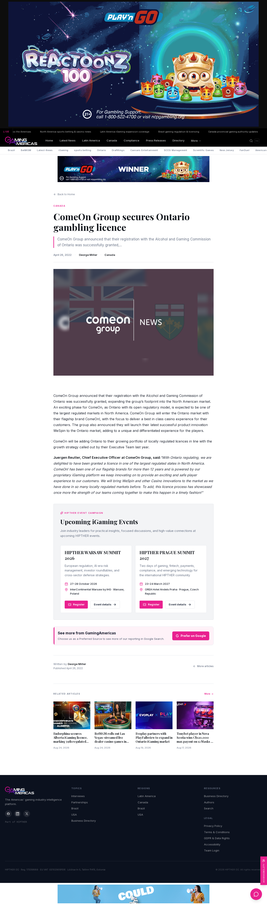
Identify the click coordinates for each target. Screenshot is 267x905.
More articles (205, 666)
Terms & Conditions (217, 832)
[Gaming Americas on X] (26, 813)
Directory (178, 140)
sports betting (82, 150)
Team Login (211, 850)
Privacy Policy (213, 826)
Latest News (68, 140)
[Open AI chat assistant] (256, 894)
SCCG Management (175, 150)
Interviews (78, 796)
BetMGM (26, 150)
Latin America (91, 140)
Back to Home (66, 194)
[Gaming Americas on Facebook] (8, 813)
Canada (112, 140)
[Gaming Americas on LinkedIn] (17, 813)
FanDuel (244, 150)
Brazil (11, 150)
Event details (102, 604)
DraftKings (118, 150)
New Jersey (227, 150)
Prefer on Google (193, 636)
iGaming (63, 150)
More (194, 140)
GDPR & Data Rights (217, 838)
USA (74, 814)
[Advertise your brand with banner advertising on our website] (133, 894)
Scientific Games (203, 150)
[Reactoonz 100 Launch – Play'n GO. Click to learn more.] (133, 64)
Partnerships (79, 802)
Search (208, 808)
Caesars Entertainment (144, 150)
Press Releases (156, 140)
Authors (209, 802)
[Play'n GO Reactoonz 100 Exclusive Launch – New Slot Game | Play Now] (133, 169)
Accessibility (212, 844)
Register (78, 604)
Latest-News (45, 150)
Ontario (101, 150)
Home (49, 140)
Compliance (131, 140)
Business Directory (83, 820)
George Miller (88, 254)
